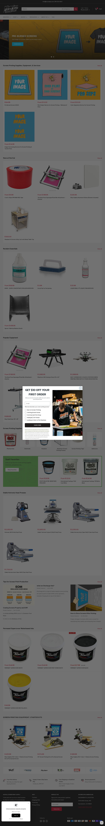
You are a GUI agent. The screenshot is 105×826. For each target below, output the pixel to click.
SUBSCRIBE (37, 425)
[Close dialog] (80, 388)
